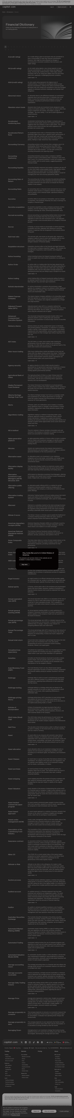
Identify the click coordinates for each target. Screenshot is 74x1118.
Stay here (24, 564)
